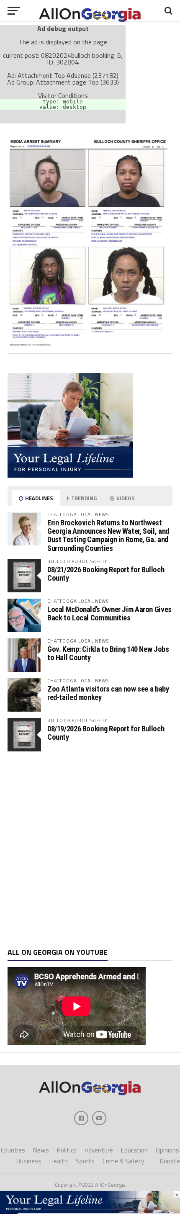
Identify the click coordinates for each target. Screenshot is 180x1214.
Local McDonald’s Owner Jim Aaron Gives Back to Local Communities (109, 613)
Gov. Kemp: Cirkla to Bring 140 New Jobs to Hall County (108, 653)
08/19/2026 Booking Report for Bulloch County (105, 732)
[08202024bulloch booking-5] (90, 344)
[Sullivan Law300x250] (70, 475)
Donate (170, 1161)
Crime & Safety (123, 1161)
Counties (13, 1150)
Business (28, 1161)
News (41, 1150)
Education (134, 1150)
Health (58, 1161)
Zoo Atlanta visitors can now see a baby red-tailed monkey (108, 693)
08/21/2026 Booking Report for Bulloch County (105, 573)
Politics (67, 1150)
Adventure (99, 1150)
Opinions (167, 1150)
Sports (85, 1161)
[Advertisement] (90, 850)
